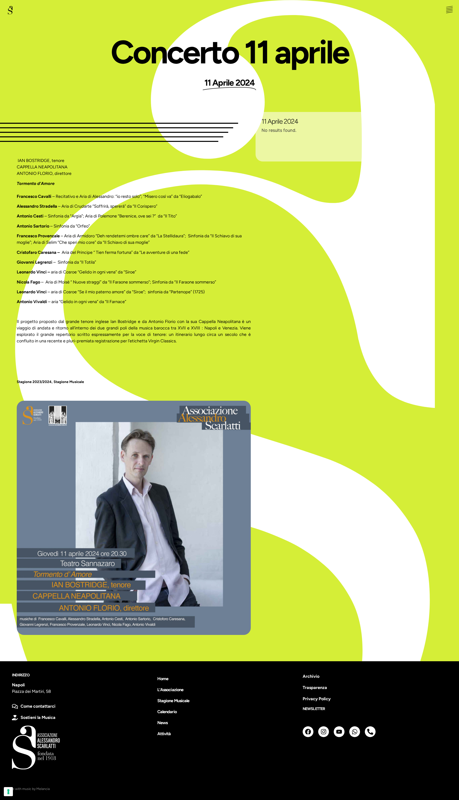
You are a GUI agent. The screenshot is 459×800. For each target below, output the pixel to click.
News (162, 722)
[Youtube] (339, 731)
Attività (164, 733)
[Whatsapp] (354, 731)
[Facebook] (308, 731)
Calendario (167, 711)
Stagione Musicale (69, 382)
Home (162, 678)
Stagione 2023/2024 (34, 382)
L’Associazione (170, 689)
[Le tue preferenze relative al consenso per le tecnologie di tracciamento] (8, 791)
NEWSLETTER (314, 708)
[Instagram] (323, 731)
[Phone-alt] (370, 731)
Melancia (43, 789)
